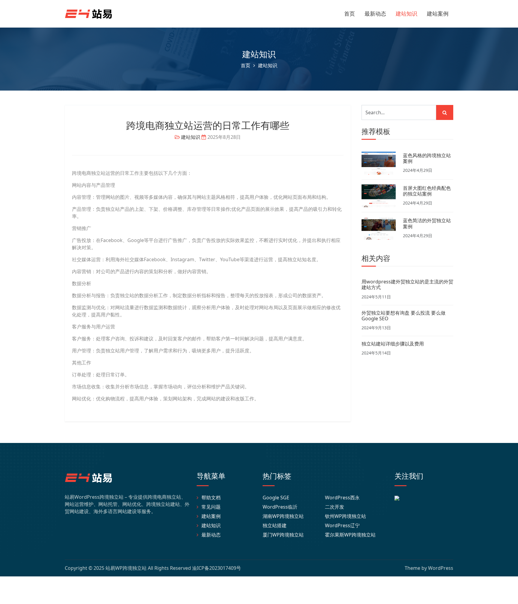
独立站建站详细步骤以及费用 (393, 343)
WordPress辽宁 (342, 525)
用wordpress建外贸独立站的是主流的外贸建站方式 (407, 284)
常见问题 (211, 507)
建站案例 (437, 13)
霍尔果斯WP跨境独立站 (350, 534)
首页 (349, 13)
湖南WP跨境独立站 (283, 516)
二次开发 (334, 507)
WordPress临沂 (280, 507)
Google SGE (276, 497)
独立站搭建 (275, 525)
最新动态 (375, 13)
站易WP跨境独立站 (126, 568)
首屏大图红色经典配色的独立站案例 (427, 191)
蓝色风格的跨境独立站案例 (427, 158)
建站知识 (406, 13)
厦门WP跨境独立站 (283, 534)
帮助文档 (211, 497)
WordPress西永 (342, 497)
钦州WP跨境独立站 (345, 516)
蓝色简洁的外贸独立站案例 (427, 223)
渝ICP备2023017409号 (216, 568)
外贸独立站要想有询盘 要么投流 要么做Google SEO (403, 315)
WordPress (440, 568)
